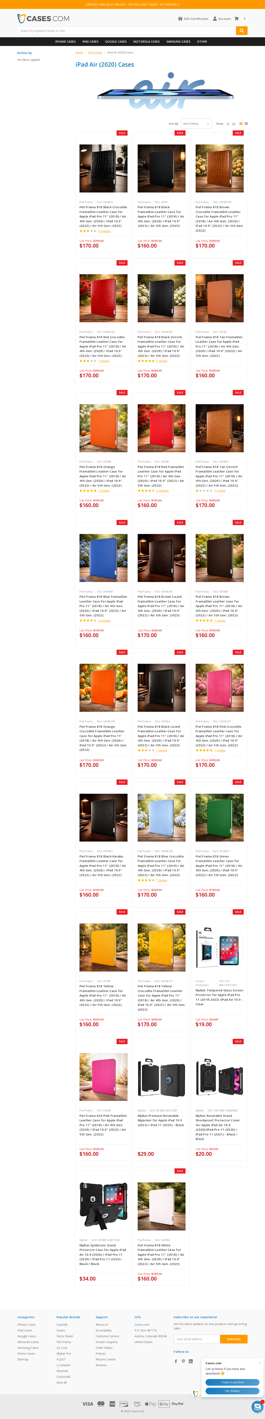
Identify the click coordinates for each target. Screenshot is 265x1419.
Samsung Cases (178, 41)
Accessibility (104, 1330)
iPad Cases (90, 41)
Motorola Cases (146, 41)
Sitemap (22, 1359)
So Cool (62, 1348)
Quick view (103, 168)
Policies (101, 1353)
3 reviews (104, 231)
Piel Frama (64, 1342)
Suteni (61, 1330)
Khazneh (62, 1371)
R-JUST (61, 1359)
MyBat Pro (64, 1353)
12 (227, 123)
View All (62, 1382)
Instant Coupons (107, 1342)
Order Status (104, 1348)
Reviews (101, 1365)
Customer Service (107, 1336)
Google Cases (115, 41)
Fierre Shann (65, 1336)
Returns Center (106, 1359)
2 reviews (162, 491)
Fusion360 (63, 1377)
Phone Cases (26, 1353)
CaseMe (62, 1324)
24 (233, 123)
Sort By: (174, 123)
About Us (102, 1324)
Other (202, 41)
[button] (258, 1407)
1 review (103, 361)
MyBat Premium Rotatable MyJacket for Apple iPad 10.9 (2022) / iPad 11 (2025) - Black (161, 1120)
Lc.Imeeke (63, 1365)
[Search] (242, 30)
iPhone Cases (65, 41)
